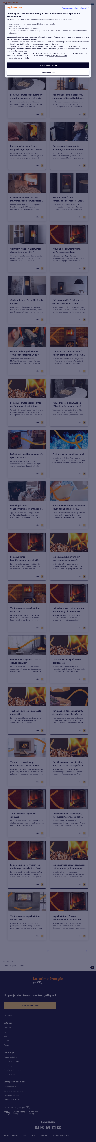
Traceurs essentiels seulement (74, 8)
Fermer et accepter (48, 65)
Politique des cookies (58, 56)
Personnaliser (48, 73)
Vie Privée (25, 58)
